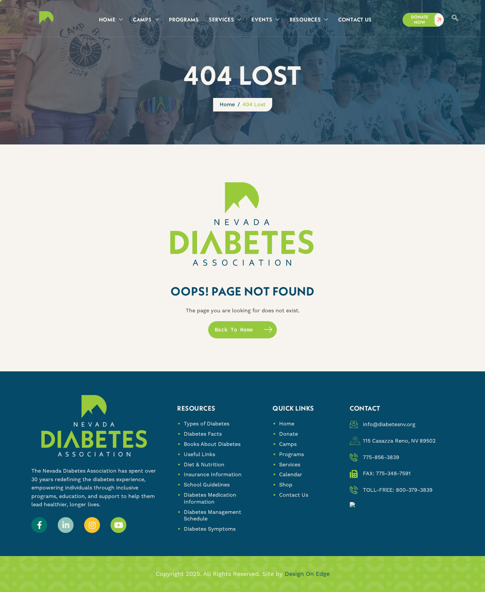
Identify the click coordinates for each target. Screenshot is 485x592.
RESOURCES (305, 19)
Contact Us (293, 495)
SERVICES (221, 19)
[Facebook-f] (39, 525)
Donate (288, 434)
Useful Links (199, 454)
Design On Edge (307, 573)
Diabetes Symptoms (210, 529)
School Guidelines (207, 485)
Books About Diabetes (212, 444)
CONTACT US (355, 19)
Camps (288, 444)
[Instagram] (92, 525)
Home (286, 424)
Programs (291, 454)
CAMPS (142, 19)
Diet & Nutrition (204, 464)
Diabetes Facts (203, 434)
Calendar (290, 474)
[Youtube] (118, 525)
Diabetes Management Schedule (212, 515)
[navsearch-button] (455, 18)
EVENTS (261, 19)
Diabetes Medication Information (210, 498)
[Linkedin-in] (66, 525)
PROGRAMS (184, 19)
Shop (285, 485)
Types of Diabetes (206, 424)
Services (289, 464)
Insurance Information (213, 474)
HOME (107, 19)
